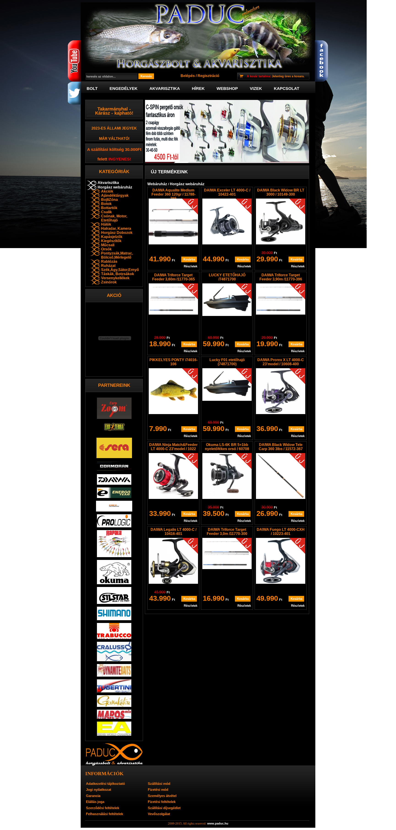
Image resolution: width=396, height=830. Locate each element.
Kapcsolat (286, 88)
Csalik (106, 212)
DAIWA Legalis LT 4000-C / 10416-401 (173, 532)
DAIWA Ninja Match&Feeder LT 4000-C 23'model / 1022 (173, 447)
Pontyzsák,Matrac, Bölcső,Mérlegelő (117, 255)
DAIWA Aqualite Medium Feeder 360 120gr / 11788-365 (173, 194)
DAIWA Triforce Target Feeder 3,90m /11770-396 (280, 277)
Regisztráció (208, 76)
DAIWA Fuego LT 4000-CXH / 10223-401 (281, 532)
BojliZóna (109, 200)
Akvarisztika (164, 88)
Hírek (198, 88)
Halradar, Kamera (116, 228)
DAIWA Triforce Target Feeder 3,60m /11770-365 (173, 277)
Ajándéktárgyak (115, 195)
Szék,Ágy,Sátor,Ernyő (120, 270)
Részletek (190, 266)
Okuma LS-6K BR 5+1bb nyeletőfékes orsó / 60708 (227, 447)
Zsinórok (109, 282)
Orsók (106, 249)
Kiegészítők (111, 241)
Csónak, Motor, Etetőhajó (114, 218)
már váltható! (114, 139)
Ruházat (108, 266)
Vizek (256, 88)
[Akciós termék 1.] (227, 131)
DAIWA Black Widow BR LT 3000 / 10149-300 (280, 192)
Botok (106, 204)
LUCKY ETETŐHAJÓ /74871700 (227, 277)
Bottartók (109, 208)
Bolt (92, 88)
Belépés (188, 76)
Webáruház (157, 184)
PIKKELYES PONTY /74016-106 (173, 362)
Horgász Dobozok (116, 233)
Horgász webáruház (115, 187)
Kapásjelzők (111, 237)
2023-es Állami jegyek (114, 128)
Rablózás (109, 261)
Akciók (107, 191)
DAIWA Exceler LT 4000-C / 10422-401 (227, 192)
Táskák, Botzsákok (117, 274)
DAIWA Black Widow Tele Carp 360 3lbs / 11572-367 (281, 447)
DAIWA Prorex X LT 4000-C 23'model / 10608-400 (280, 362)
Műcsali (107, 245)
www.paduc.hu (217, 823)
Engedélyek (124, 88)
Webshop (227, 88)
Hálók (106, 224)
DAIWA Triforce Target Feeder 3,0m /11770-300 (227, 532)
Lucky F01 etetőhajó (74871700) (227, 362)
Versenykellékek (115, 278)
